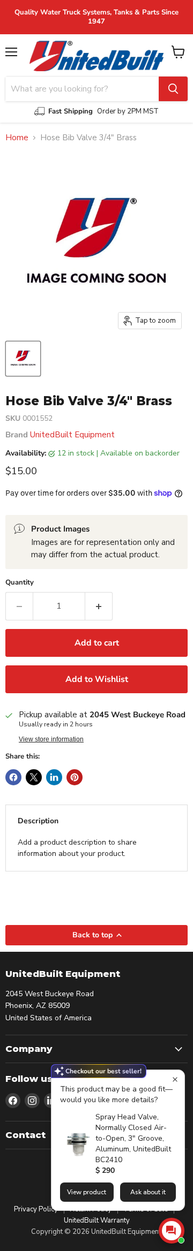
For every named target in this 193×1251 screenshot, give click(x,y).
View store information (51, 739)
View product (86, 1192)
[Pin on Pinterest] (74, 777)
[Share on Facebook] (13, 777)
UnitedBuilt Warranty (97, 1220)
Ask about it (148, 1192)
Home (16, 137)
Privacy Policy (36, 1209)
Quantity (19, 583)
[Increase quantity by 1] (99, 606)
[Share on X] (34, 777)
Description (38, 821)
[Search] (173, 89)
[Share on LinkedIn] (54, 777)
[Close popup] (175, 1079)
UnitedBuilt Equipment (72, 434)
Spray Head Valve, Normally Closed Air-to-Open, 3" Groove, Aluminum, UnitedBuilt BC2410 (133, 1138)
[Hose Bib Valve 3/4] (23, 359)
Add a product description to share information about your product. (77, 848)
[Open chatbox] (171, 1231)
